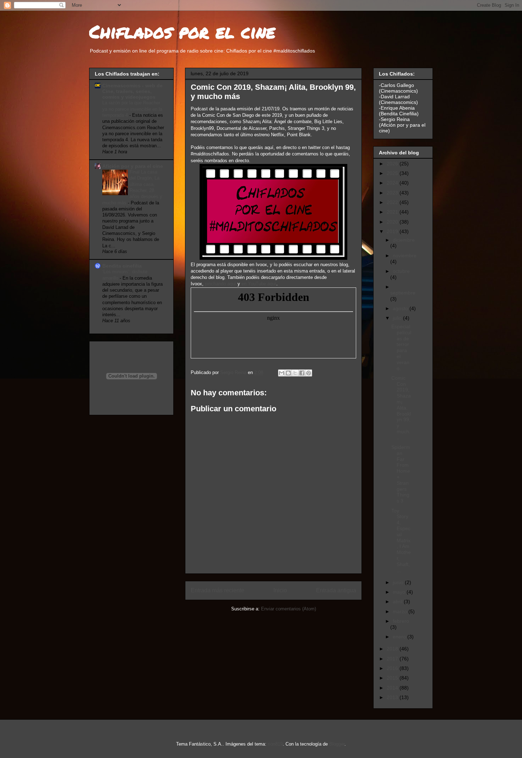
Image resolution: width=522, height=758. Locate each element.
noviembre (405, 255)
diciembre (404, 240)
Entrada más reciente (217, 590)
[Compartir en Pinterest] (308, 373)
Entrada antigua (336, 590)
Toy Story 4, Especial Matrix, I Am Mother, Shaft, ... (401, 540)
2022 (393, 202)
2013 (393, 697)
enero (400, 636)
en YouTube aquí (258, 283)
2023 (393, 193)
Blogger (336, 744)
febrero (401, 621)
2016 (393, 668)
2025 (393, 173)
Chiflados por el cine (182, 31)
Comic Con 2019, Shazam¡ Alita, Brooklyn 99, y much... (401, 407)
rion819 (275, 744)
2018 (393, 649)
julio (398, 318)
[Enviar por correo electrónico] (281, 373)
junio (399, 582)
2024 (393, 183)
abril (398, 601)
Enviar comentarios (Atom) (288, 608)
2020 (393, 222)
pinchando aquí (220, 283)
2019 (393, 231)
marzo (400, 611)
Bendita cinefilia (122, 266)
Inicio (280, 590)
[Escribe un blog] (288, 373)
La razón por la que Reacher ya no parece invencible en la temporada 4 (132, 109)
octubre (401, 271)
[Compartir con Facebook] (301, 373)
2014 (393, 688)
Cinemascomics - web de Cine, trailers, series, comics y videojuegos (132, 91)
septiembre (402, 293)
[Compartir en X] (295, 373)
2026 (393, 163)
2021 (393, 212)
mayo (400, 592)
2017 (393, 658)
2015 (393, 678)
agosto (401, 308)
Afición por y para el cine (132, 166)
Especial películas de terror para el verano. (401, 347)
